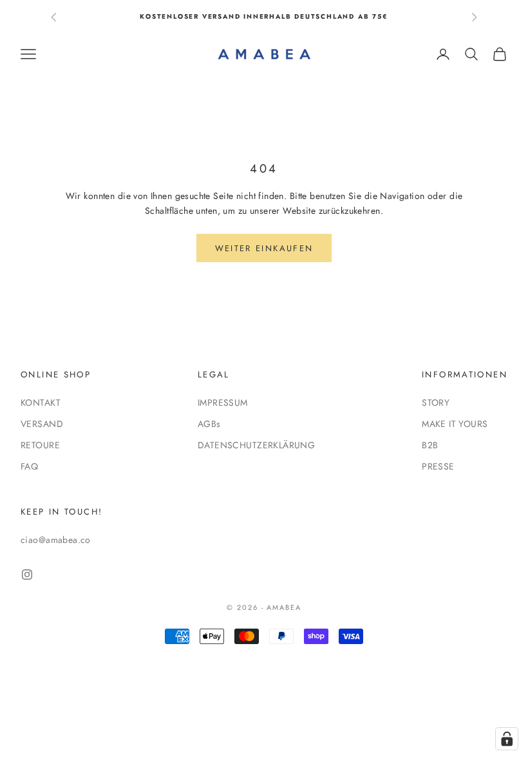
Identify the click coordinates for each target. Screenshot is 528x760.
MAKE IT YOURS (454, 423)
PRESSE (438, 466)
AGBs (209, 423)
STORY (435, 402)
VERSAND (42, 423)
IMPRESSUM (223, 402)
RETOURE (40, 445)
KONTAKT (41, 402)
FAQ (29, 466)
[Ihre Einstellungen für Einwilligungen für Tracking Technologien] (507, 739)
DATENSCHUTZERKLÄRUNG (256, 445)
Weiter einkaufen (264, 248)
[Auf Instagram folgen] (27, 574)
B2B (430, 445)
